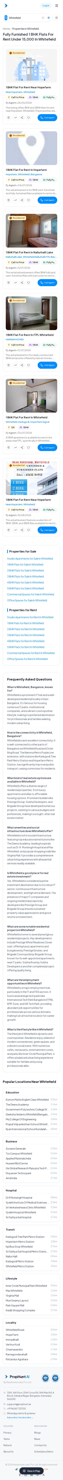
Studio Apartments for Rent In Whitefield (30, 617)
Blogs (37, 1432)
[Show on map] (8, 117)
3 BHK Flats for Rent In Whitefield (25, 635)
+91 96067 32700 (16, 1408)
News (37, 1439)
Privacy (7, 1432)
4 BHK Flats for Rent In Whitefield (25, 641)
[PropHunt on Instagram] (25, 1475)
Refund (8, 1445)
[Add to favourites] (28, 117)
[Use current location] (48, 17)
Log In (46, 5)
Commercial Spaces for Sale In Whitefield (30, 594)
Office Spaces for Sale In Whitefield (27, 600)
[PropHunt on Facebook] (19, 1475)
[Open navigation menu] (56, 5)
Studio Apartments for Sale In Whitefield (30, 558)
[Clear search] (43, 17)
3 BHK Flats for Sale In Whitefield (25, 576)
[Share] (22, 117)
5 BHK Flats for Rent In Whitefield (25, 647)
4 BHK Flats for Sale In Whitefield (25, 582)
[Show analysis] (15, 117)
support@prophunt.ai (19, 1404)
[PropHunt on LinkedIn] (31, 1475)
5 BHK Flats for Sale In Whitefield (25, 588)
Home (6, 28)
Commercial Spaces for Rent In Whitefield (31, 653)
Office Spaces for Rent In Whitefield (27, 658)
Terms (7, 1439)
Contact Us (40, 1445)
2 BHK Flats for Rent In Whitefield (25, 629)
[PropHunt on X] (43, 1475)
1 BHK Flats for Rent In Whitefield (25, 623)
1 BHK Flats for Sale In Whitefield (25, 564)
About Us (8, 1451)
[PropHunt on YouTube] (37, 1475)
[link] (31, 85)
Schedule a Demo (43, 1451)
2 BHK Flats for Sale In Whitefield (25, 570)
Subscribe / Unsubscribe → (20, 1417)
